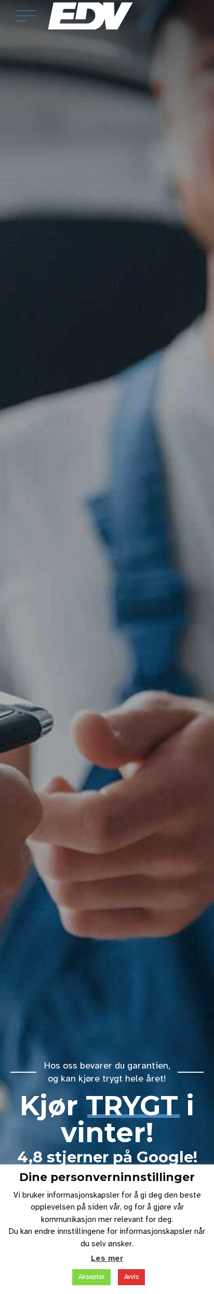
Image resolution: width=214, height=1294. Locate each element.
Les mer (107, 1258)
